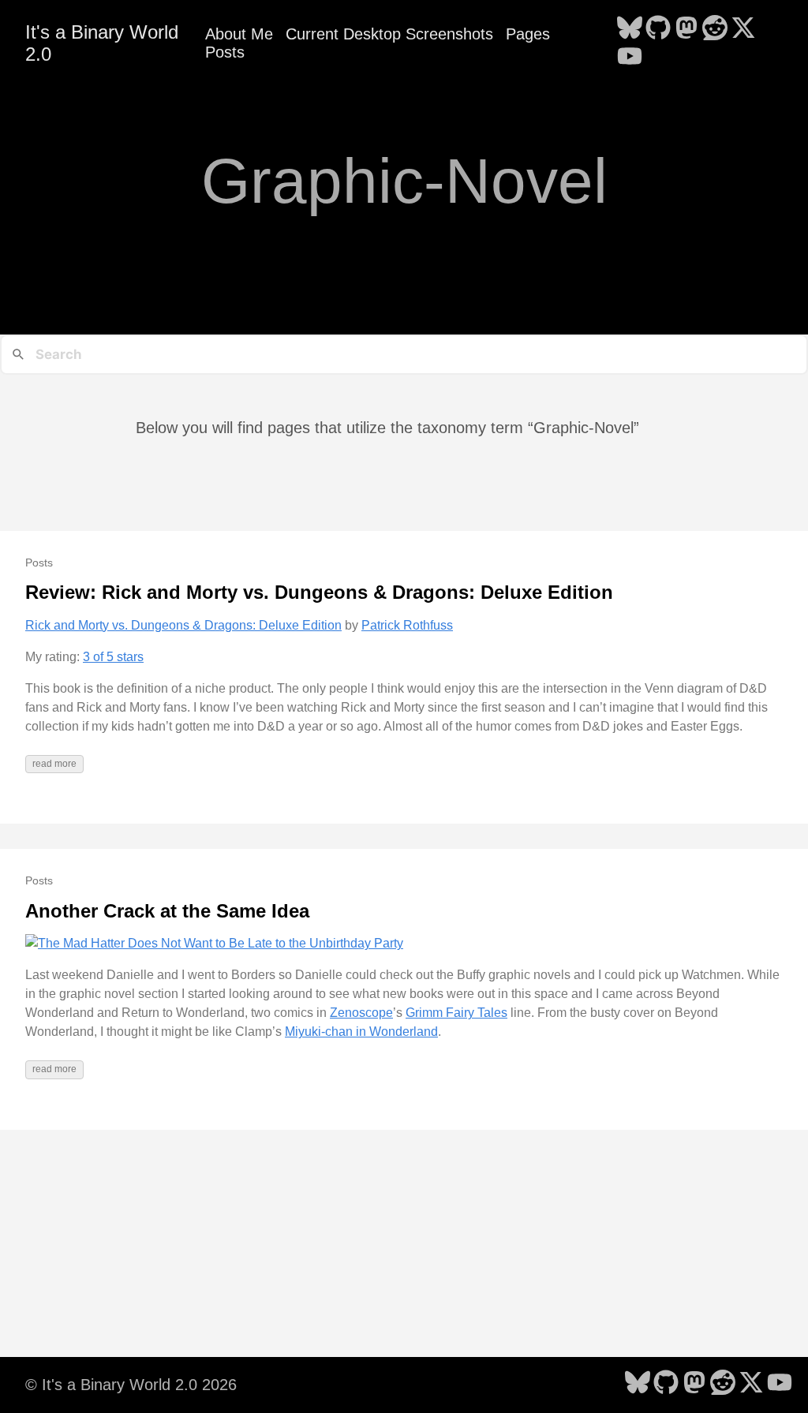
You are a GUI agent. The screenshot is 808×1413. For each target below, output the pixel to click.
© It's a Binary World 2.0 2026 (131, 1384)
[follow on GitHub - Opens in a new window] (658, 29)
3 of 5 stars (113, 657)
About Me (239, 34)
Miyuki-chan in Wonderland (361, 1031)
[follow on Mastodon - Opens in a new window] (686, 29)
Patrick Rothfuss (407, 625)
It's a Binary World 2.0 (101, 43)
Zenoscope (361, 1012)
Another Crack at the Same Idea (167, 910)
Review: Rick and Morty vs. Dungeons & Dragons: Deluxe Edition (319, 592)
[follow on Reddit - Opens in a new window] (715, 29)
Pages (528, 34)
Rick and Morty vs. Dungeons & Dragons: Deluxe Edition (183, 625)
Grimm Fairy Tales (456, 1012)
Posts (225, 52)
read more (54, 763)
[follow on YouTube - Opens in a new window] (629, 57)
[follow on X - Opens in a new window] (743, 29)
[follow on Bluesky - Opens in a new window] (629, 29)
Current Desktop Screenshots (389, 34)
